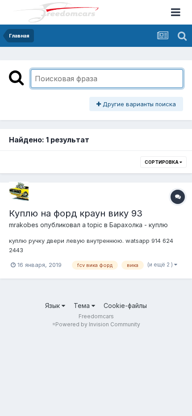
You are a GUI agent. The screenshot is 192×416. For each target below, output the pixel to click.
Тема (83, 305)
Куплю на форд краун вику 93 (75, 213)
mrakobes (23, 225)
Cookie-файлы (125, 305)
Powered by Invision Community (97, 324)
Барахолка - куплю (138, 225)
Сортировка (162, 162)
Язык (53, 305)
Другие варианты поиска (138, 104)
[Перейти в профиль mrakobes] (19, 191)
